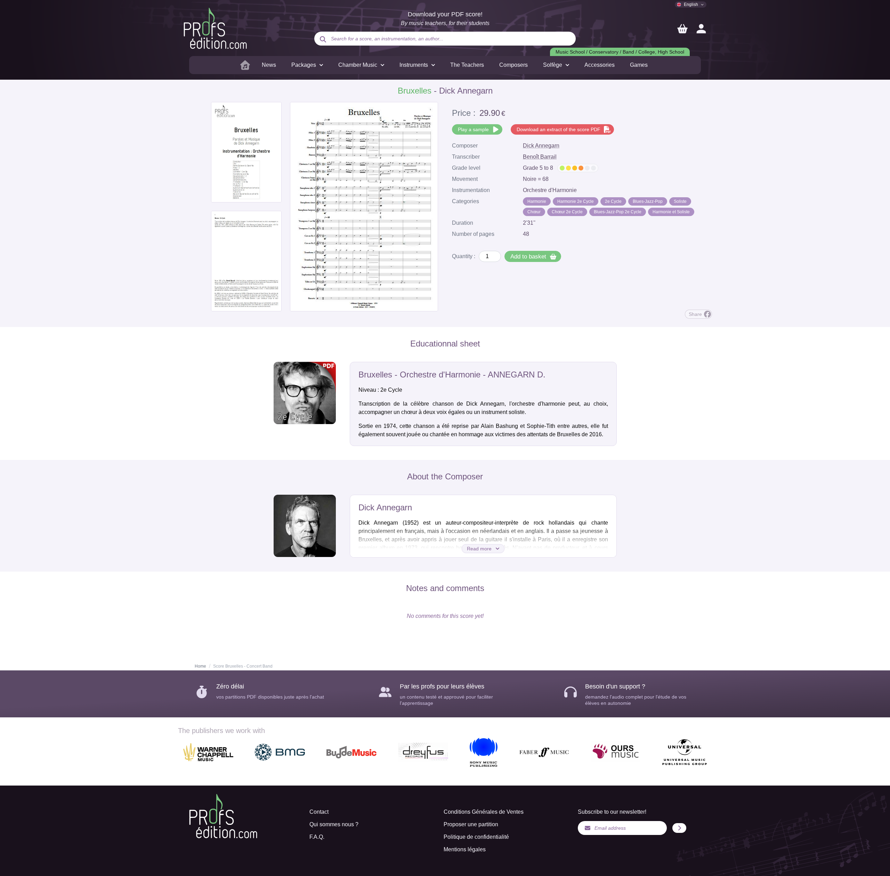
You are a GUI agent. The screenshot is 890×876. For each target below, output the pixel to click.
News (269, 65)
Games (639, 65)
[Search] (323, 39)
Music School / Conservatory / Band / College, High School (620, 52)
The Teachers (467, 65)
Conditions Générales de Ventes (484, 812)
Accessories (599, 65)
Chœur (534, 211)
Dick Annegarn (541, 146)
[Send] (679, 828)
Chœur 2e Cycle (567, 211)
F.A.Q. (316, 837)
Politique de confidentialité (476, 837)
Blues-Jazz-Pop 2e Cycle (617, 211)
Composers (513, 65)
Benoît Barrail (540, 157)
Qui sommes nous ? (333, 824)
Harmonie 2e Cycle (575, 201)
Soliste (680, 201)
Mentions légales (465, 849)
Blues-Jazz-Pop (648, 201)
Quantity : (463, 256)
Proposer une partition (471, 824)
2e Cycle (613, 201)
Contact (319, 812)
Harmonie (536, 201)
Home (200, 666)
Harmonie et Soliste (671, 211)
